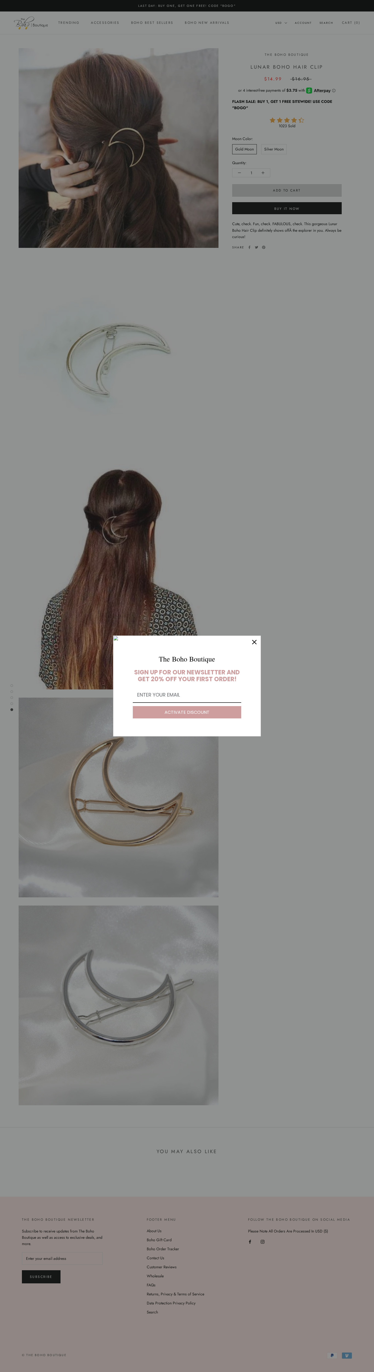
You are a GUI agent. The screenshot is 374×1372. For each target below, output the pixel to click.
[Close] (254, 642)
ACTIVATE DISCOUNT (187, 712)
